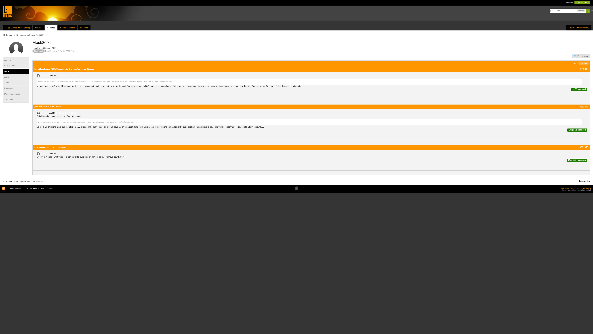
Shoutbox (84, 28)
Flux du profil (10, 65)
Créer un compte (582, 2)
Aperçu (7, 60)
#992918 (584, 69)
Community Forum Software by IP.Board (576, 188)
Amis (6, 77)
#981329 (584, 147)
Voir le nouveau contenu (579, 28)
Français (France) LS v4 (34, 188)
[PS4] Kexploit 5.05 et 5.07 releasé (47, 106)
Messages (9, 88)
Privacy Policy (584, 181)
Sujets (7, 82)
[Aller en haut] (296, 188)
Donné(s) (573, 63)
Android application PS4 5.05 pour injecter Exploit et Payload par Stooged (64, 69)
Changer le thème (14, 188)
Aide (50, 188)
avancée (592, 10)
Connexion (569, 2)
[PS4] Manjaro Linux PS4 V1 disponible (50, 147)
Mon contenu (582, 56)
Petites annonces (67, 28)
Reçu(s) (583, 63)
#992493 (584, 106)
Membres (51, 28)
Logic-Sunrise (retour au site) (17, 28)
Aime (6, 71)
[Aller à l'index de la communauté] (7, 11)
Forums (38, 28)
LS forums (7, 181)
